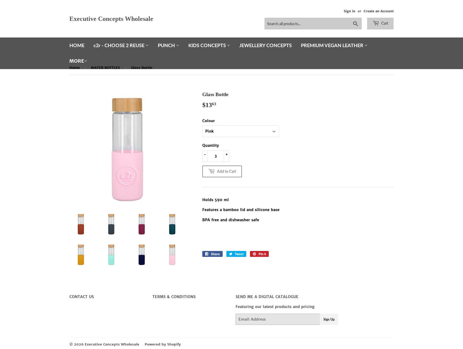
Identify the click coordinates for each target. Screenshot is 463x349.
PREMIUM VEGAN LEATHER (332, 45)
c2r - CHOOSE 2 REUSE (119, 45)
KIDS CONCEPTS (207, 45)
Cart (384, 23)
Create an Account (379, 11)
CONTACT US (81, 296)
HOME (76, 45)
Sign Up (329, 319)
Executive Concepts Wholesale (111, 18)
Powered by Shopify (163, 344)
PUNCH (167, 45)
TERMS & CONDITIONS (174, 296)
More (76, 61)
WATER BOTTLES (105, 67)
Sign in (349, 11)
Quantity (210, 145)
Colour (208, 120)
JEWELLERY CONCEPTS (265, 45)
